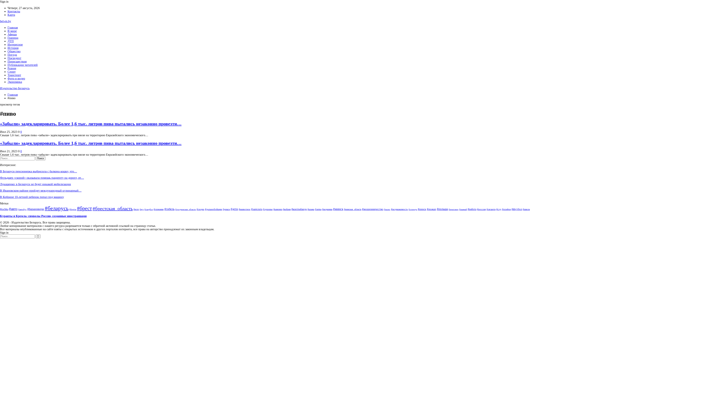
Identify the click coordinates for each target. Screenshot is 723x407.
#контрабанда (299, 209)
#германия (159, 209)
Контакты (14, 11)
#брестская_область (113, 208)
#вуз (142, 209)
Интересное (15, 44)
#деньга (226, 209)
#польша (442, 209)
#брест (84, 208)
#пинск (422, 209)
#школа (526, 209)
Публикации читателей (23, 65)
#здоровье (268, 209)
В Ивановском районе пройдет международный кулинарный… (41, 190)
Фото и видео (16, 78)
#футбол (517, 209)
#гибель (169, 209)
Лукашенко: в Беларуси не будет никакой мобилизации (35, 184)
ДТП (11, 41)
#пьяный (463, 209)
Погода (12, 54)
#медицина (327, 209)
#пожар (431, 209)
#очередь (413, 209)
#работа (472, 209)
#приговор (453, 209)
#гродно (200, 209)
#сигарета (491, 209)
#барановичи (35, 209)
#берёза (72, 209)
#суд (498, 209)
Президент (14, 58)
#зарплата (256, 209)
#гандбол (148, 209)
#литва (318, 209)
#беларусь (57, 208)
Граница (13, 37)
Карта (11, 14)
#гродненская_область (185, 209)
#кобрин (287, 209)
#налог (387, 209)
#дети (234, 209)
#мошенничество (372, 209)
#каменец (277, 209)
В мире (12, 31)
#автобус (22, 209)
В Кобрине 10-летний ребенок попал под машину (32, 197)
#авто (13, 209)
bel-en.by (5, 21)
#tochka (4, 209)
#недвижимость (399, 209)
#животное (244, 209)
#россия (481, 209)
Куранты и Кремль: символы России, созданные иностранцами (43, 216)
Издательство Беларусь (15, 88)
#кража (310, 209)
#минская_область (352, 209)
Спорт (12, 71)
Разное (12, 68)
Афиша (12, 34)
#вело (136, 209)
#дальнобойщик (213, 209)
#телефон (506, 209)
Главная (13, 27)
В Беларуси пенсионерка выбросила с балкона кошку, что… (38, 171)
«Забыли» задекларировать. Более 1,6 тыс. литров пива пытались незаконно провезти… (91, 123)
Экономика (15, 81)
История (13, 48)
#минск (338, 209)
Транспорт (14, 75)
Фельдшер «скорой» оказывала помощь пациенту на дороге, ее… (42, 177)
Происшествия (17, 61)
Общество (14, 51)
